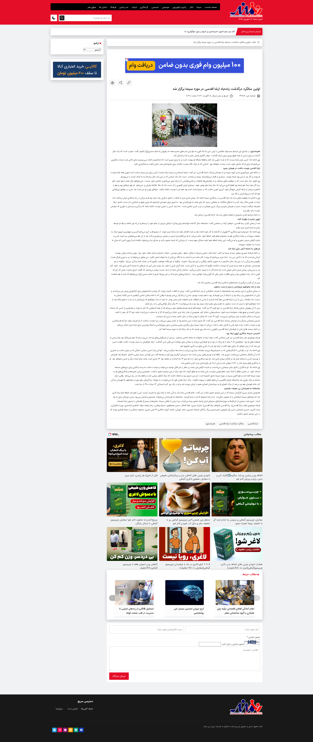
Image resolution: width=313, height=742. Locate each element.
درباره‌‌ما (59, 709)
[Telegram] (54, 730)
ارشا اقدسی (253, 423)
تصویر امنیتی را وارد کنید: (233, 644)
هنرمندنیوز (255, 151)
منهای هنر (92, 7)
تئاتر (191, 7)
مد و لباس (123, 7)
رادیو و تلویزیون (179, 7)
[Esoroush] (81, 730)
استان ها (103, 7)
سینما (199, 7)
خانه (254, 42)
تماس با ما (73, 709)
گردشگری (144, 7)
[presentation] (257, 598)
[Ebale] (76, 730)
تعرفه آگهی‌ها (87, 709)
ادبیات (134, 7)
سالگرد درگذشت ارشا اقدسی (231, 423)
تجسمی (155, 7)
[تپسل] (126, 60)
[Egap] (65, 730)
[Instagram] (60, 730)
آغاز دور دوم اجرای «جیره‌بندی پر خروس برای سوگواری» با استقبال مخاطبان (202, 31)
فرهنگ (113, 7)
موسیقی (165, 7)
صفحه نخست (211, 7)
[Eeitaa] (70, 730)
